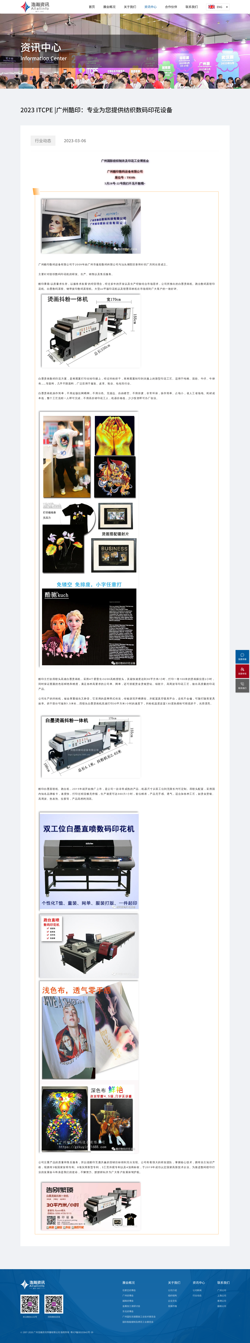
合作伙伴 (171, 6)
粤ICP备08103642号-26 (81, 1332)
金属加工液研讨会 (131, 1306)
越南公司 (221, 1306)
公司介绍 (172, 1290)
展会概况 (109, 6)
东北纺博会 (128, 1311)
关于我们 (130, 6)
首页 (92, 6)
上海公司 (221, 1295)
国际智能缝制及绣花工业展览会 (137, 1321)
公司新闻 (197, 1290)
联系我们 (192, 6)
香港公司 (221, 1300)
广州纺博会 (128, 1295)
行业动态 (197, 1295)
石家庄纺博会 (129, 1290)
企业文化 (172, 1300)
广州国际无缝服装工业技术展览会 (139, 1316)
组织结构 (172, 1295)
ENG (219, 7)
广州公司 (221, 1290)
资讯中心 (150, 6)
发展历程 (172, 1306)
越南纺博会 (128, 1300)
